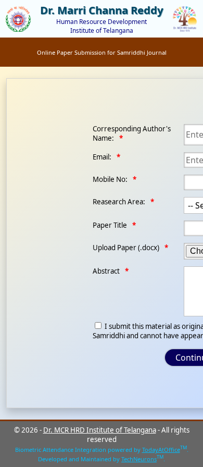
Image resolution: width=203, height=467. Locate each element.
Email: (102, 157)
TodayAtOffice (161, 449)
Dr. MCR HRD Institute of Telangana (99, 430)
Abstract (106, 271)
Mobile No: (110, 179)
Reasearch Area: (119, 201)
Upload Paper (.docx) (126, 247)
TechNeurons (139, 459)
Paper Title (110, 225)
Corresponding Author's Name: (132, 133)
